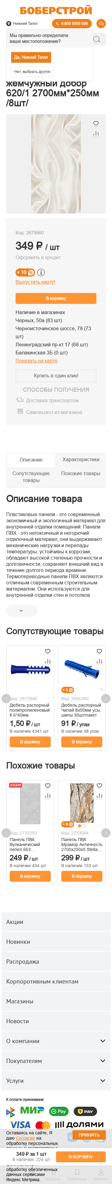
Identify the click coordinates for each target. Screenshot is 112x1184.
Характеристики (81, 459)
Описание (31, 459)
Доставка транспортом (52, 400)
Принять (89, 1134)
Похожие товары (80, 473)
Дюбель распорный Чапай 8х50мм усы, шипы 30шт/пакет (81, 710)
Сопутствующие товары (31, 477)
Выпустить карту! (35, 282)
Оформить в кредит (38, 257)
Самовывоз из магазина (54, 412)
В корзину (56, 298)
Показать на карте (37, 360)
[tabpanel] (81, 803)
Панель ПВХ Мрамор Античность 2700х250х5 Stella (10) (81, 844)
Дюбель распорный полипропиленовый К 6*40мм (30, 710)
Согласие (25, 1138)
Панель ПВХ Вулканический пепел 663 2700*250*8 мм (25, 844)
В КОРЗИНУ (81, 1156)
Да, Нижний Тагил (31, 57)
